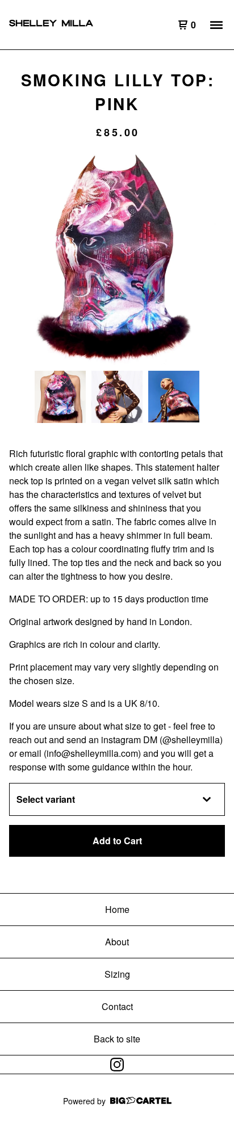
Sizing (117, 974)
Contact (117, 1006)
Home (117, 909)
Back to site (117, 1038)
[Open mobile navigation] (216, 25)
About (117, 941)
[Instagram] (117, 1064)
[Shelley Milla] (63, 25)
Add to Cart (117, 840)
